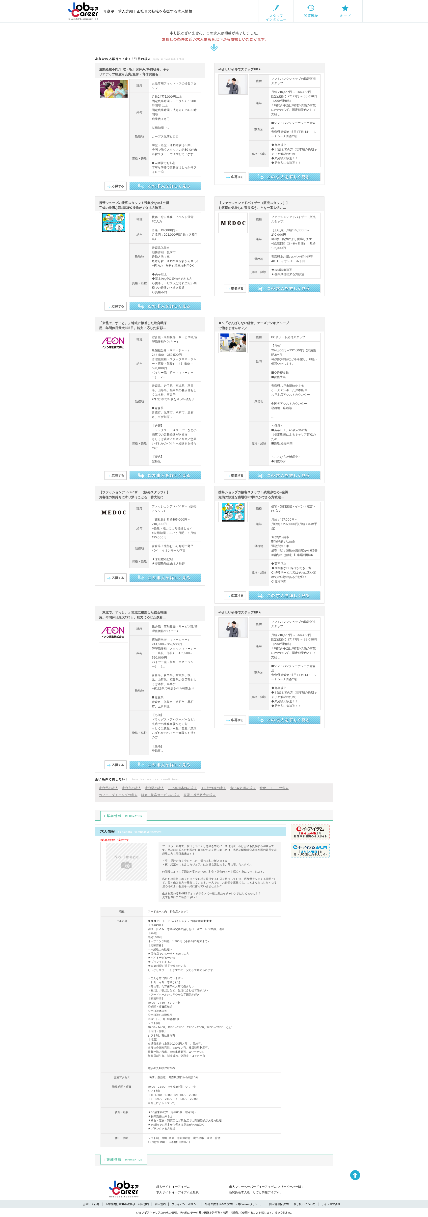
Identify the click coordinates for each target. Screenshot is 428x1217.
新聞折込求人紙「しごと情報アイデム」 (256, 1192)
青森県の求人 (108, 788)
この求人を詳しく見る (165, 186)
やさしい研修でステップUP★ (240, 69)
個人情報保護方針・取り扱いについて (292, 1204)
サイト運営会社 (330, 1204)
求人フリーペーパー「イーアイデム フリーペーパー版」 (266, 1187)
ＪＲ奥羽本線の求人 (182, 788)
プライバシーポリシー (185, 1204)
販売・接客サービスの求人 (160, 795)
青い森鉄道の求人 (243, 788)
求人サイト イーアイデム (173, 1187)
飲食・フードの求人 (274, 788)
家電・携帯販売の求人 (200, 795)
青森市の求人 (131, 788)
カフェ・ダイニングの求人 (118, 795)
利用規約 (160, 1204)
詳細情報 (123, 816)
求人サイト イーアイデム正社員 (177, 1192)
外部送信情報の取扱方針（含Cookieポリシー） (234, 1204)
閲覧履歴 (311, 15)
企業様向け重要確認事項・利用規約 (127, 1204)
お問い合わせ (91, 1204)
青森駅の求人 (154, 788)
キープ (345, 16)
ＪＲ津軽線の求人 (213, 788)
